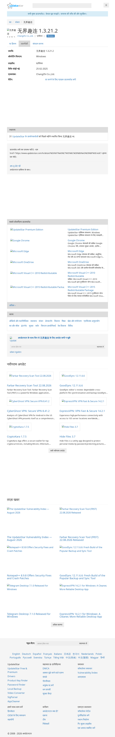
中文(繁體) (83, 657)
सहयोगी (11, 719)
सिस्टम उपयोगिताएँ (48, 325)
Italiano (58, 653)
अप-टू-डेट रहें (15, 165)
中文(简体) (71, 657)
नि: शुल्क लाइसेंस (84, 723)
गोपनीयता (46, 681)
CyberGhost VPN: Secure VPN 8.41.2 (28, 411)
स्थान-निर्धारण (83, 719)
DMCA (46, 668)
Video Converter (16, 692)
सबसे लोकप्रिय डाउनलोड (19, 221)
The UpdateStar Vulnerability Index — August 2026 (29, 538)
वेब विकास (62, 325)
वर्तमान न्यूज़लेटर (15, 352)
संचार (41, 320)
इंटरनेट (24, 325)
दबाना (45, 715)
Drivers (11, 676)
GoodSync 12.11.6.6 (71, 385)
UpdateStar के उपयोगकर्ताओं (25, 136)
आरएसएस (82, 676)
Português (15, 657)
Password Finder (16, 684)
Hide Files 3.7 (67, 436)
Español (37, 653)
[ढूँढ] (88, 5)
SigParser (13, 697)
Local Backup (14, 688)
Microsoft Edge (76, 251)
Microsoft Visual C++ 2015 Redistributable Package (81, 288)
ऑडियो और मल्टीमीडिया (18, 320)
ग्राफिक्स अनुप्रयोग (92, 320)
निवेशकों (46, 723)
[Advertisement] (57, 104)
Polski (99, 653)
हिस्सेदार (11, 711)
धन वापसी (47, 689)
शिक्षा (64, 320)
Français (47, 653)
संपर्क (45, 676)
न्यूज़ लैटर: (30, 643)
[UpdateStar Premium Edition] (27, 229)
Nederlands (87, 653)
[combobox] (59, 5)
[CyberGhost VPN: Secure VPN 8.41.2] (29, 401)
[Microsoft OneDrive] (22, 262)
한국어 (76, 653)
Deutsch (26, 653)
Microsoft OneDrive (78, 262)
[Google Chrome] (20, 240)
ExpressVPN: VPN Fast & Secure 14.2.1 (82, 411)
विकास (57, 320)
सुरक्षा (31, 325)
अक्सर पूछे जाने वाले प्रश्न (53, 672)
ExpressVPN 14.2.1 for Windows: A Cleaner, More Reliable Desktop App (81, 615)
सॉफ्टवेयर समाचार (85, 668)
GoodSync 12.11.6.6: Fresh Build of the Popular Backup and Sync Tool (82, 577)
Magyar (94, 657)
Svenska (38, 657)
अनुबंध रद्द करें (48, 685)
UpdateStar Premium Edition (83, 229)
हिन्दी (103, 657)
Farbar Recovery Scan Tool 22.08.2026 (29, 385)
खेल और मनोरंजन (75, 320)
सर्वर (37, 325)
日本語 (67, 653)
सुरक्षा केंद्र (47, 693)
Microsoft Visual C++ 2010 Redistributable (81, 274)
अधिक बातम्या (57, 624)
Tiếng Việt (58, 657)
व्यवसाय (33, 320)
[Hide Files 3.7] (70, 426)
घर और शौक (14, 325)
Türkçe (47, 657)
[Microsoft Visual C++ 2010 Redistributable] (34, 272)
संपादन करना (38, 43)
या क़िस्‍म (12, 43)
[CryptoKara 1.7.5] (19, 426)
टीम (44, 719)
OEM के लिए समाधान (17, 715)
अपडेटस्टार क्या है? (50, 711)
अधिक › (12, 305)
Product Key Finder (18, 680)
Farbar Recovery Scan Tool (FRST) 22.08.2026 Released (79, 538)
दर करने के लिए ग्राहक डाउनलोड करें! (60, 79)
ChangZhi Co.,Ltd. (25, 36)
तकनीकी (24, 43)
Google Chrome (76, 240)
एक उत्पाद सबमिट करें (86, 727)
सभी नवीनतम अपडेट (57, 450)
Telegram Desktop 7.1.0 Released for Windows (28, 615)
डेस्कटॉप (48, 320)
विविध (70, 325)
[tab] (13, 44)
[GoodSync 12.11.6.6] (73, 375)
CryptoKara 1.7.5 (17, 436)
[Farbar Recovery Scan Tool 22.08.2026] (30, 375)
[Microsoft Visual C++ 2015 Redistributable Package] (37, 286)
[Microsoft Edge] (20, 251)
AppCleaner (14, 701)
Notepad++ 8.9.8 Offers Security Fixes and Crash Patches (29, 577)
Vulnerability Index (87, 672)
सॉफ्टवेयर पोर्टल (84, 711)
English (16, 653)
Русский (27, 657)
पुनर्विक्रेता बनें (83, 715)
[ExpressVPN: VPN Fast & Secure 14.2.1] (83, 401)
